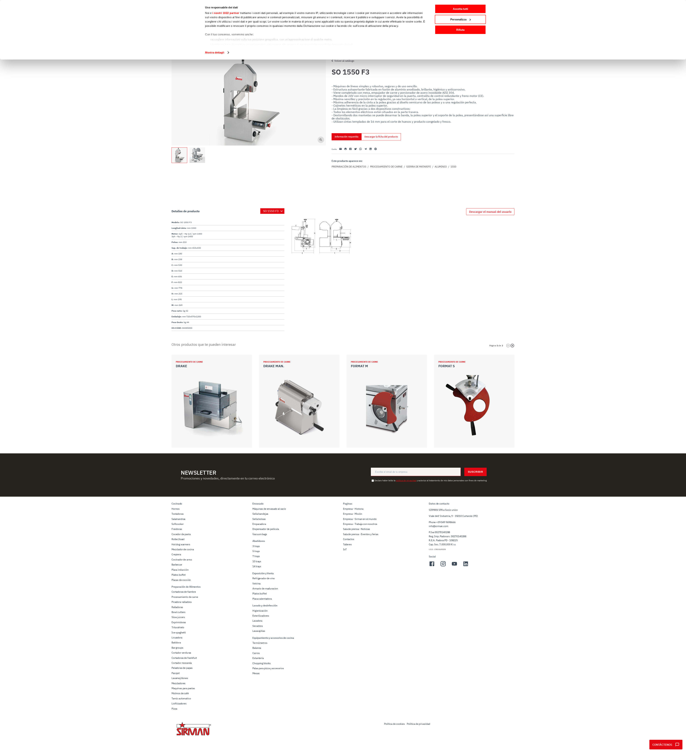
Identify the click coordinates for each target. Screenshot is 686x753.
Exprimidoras (179, 622)
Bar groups (177, 647)
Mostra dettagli (214, 52)
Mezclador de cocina (183, 549)
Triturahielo (178, 627)
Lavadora (257, 620)
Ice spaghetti (179, 632)
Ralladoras (177, 607)
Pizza (174, 708)
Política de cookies (394, 723)
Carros (256, 653)
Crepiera (176, 554)
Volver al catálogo (344, 60)
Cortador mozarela (182, 663)
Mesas (255, 673)
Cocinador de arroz (182, 559)
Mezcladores (178, 683)
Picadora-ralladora (182, 602)
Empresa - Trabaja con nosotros (360, 524)
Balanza (256, 647)
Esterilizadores (260, 615)
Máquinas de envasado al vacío (269, 508)
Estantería (258, 658)
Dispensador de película (265, 529)
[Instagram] (443, 566)
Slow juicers (178, 617)
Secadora (257, 626)
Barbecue (177, 564)
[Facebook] (432, 566)
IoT (345, 549)
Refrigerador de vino (263, 578)
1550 (453, 166)
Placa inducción (180, 569)
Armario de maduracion (265, 588)
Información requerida (346, 136)
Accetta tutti (460, 8)
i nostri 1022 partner (225, 12)
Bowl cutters (178, 612)
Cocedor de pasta (181, 534)
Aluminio (441, 166)
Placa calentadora (262, 598)
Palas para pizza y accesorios (268, 668)
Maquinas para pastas (183, 688)
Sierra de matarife (418, 166)
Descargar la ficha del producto (381, 136)
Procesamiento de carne (386, 166)
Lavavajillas (258, 631)
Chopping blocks (261, 663)
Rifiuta (460, 29)
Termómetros (259, 642)
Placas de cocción (181, 580)
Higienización (259, 610)
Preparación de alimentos (349, 166)
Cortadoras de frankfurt (184, 658)
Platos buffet (179, 574)
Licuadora (177, 637)
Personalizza (458, 19)
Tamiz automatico (181, 698)
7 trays (256, 556)
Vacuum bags (259, 534)
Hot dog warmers (181, 544)
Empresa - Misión (352, 513)
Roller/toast (178, 539)
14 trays (256, 566)
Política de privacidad (418, 723)
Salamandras (178, 519)
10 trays (256, 561)
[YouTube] (454, 566)
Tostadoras (177, 513)
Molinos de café (180, 693)
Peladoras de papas (182, 668)
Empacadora (259, 524)
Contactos (348, 539)
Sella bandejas (260, 513)
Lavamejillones (180, 678)
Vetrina (256, 583)
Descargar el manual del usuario (490, 211)
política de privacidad (406, 480)
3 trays (256, 546)
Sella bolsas (258, 519)
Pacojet (176, 673)
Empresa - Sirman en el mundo (360, 519)
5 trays (256, 551)
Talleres (347, 544)
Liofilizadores (179, 703)
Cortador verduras (181, 652)
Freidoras (177, 529)
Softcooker (177, 524)
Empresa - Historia (353, 508)
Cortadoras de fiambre (184, 591)
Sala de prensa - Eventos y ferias (360, 534)
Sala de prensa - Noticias (356, 529)
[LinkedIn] (466, 566)
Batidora (176, 642)
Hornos (176, 508)
